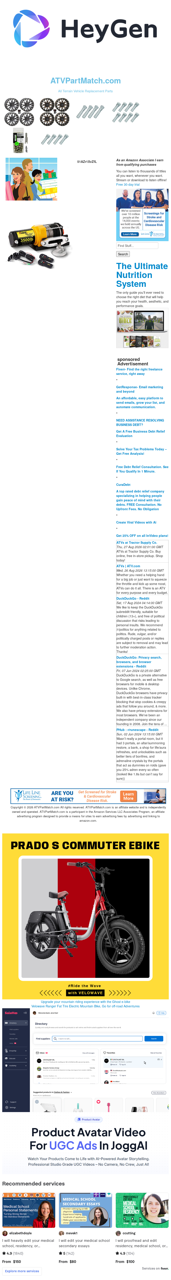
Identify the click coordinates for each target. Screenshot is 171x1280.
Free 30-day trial (128, 184)
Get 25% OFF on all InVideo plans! (142, 535)
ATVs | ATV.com (128, 566)
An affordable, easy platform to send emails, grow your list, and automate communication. (140, 402)
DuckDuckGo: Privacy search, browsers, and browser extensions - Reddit (139, 661)
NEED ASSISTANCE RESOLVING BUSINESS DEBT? (140, 422)
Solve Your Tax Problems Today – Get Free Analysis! (141, 451)
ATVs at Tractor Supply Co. (136, 542)
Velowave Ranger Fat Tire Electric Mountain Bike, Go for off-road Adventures (85, 1006)
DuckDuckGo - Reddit (132, 598)
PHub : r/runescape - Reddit (137, 729)
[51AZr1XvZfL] (31, 178)
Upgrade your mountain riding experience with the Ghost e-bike (85, 1001)
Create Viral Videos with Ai (136, 522)
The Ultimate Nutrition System (142, 274)
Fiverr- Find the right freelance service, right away (139, 371)
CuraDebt (123, 484)
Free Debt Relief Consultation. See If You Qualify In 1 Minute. (142, 469)
